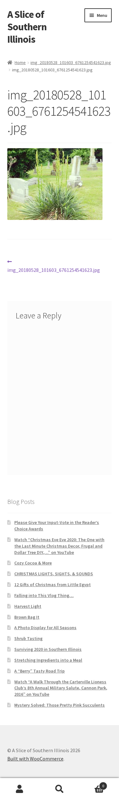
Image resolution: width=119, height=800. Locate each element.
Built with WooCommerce (35, 758)
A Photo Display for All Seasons (45, 627)
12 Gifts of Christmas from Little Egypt (52, 584)
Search (59, 789)
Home (20, 62)
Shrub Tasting (28, 638)
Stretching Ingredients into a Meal (48, 660)
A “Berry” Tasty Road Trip (39, 671)
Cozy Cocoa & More (33, 563)
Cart (91, 783)
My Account (20, 789)
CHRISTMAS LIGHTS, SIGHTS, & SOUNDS (53, 574)
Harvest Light (27, 606)
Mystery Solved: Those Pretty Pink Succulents (59, 705)
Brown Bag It (26, 617)
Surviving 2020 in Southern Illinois (48, 649)
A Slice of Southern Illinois (27, 27)
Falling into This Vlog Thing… (44, 595)
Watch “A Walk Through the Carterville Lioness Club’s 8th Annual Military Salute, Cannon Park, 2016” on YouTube (60, 688)
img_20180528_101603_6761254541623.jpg (70, 62)
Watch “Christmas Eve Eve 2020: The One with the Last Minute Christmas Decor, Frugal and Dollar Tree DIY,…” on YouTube (59, 546)
